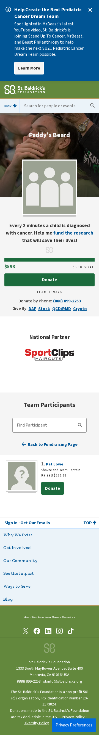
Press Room (44, 617)
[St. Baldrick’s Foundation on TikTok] (70, 632)
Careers (56, 617)
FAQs (34, 617)
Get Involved (17, 547)
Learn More (29, 68)
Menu (8, 106)
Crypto (80, 309)
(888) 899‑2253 (29, 681)
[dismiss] (90, 10)
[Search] (80, 426)
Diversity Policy (36, 723)
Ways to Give (17, 586)
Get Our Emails (35, 523)
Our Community (20, 560)
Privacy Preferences (74, 725)
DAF (32, 309)
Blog (8, 599)
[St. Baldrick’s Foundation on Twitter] (25, 632)
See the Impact (18, 573)
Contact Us (68, 617)
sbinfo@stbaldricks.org (62, 681)
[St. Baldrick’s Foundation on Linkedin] (48, 632)
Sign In (11, 523)
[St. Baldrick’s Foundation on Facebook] (37, 632)
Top (87, 523)
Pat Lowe (54, 464)
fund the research (73, 233)
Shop (26, 617)
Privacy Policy (73, 717)
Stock (44, 309)
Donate (49, 280)
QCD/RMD (61, 309)
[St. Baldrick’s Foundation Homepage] (24, 90)
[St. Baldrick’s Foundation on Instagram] (59, 632)
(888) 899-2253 (67, 301)
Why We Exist (17, 534)
